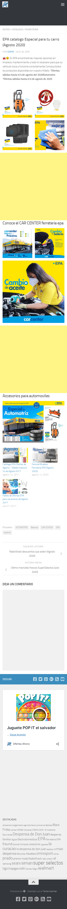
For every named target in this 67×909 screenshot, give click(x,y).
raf (54, 858)
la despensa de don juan (31, 849)
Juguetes (44, 844)
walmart (46, 868)
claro (35, 829)
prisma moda (20, 858)
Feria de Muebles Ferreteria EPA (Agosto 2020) (42, 468)
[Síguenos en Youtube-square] (62, 679)
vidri (22, 868)
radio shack (47, 859)
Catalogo (17, 29)
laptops (50, 849)
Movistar (21, 853)
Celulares (28, 830)
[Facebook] (35, 679)
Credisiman (51, 830)
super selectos (48, 863)
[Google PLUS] (51, 679)
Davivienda (7, 835)
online (56, 854)
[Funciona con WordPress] (24, 891)
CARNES (19, 830)
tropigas (13, 868)
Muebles (31, 853)
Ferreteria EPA (53, 839)
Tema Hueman (50, 891)
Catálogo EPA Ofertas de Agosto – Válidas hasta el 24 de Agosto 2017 (15, 468)
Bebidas (49, 825)
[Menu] (62, 4)
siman (27, 863)
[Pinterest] (46, 679)
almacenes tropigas (10, 825)
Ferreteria (31, 29)
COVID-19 (42, 830)
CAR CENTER (47, 527)
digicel (14, 839)
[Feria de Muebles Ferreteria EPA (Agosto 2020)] (45, 455)
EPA (58, 527)
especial (7, 532)
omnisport (44, 853)
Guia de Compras (20, 844)
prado (8, 858)
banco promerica (38, 825)
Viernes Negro (31, 869)
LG (54, 849)
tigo (5, 868)
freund (7, 844)
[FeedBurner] (57, 679)
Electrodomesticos (27, 839)
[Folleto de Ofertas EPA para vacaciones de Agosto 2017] (15, 486)
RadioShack (35, 858)
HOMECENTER (34, 844)
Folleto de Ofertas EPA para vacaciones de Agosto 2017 (15, 499)
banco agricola (24, 825)
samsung (7, 863)
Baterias (34, 527)
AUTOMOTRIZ (22, 527)
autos (6, 29)
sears (16, 863)
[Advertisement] (33, 16)
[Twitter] (40, 679)
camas (13, 830)
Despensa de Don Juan (31, 834)
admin (10, 51)
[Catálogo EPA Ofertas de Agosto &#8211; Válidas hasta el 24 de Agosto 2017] (15, 455)
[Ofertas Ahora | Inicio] (6, 4)
